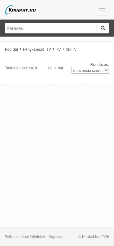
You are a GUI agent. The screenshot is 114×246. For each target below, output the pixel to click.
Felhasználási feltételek (25, 236)
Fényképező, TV (37, 49)
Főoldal (11, 49)
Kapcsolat (57, 236)
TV (58, 49)
